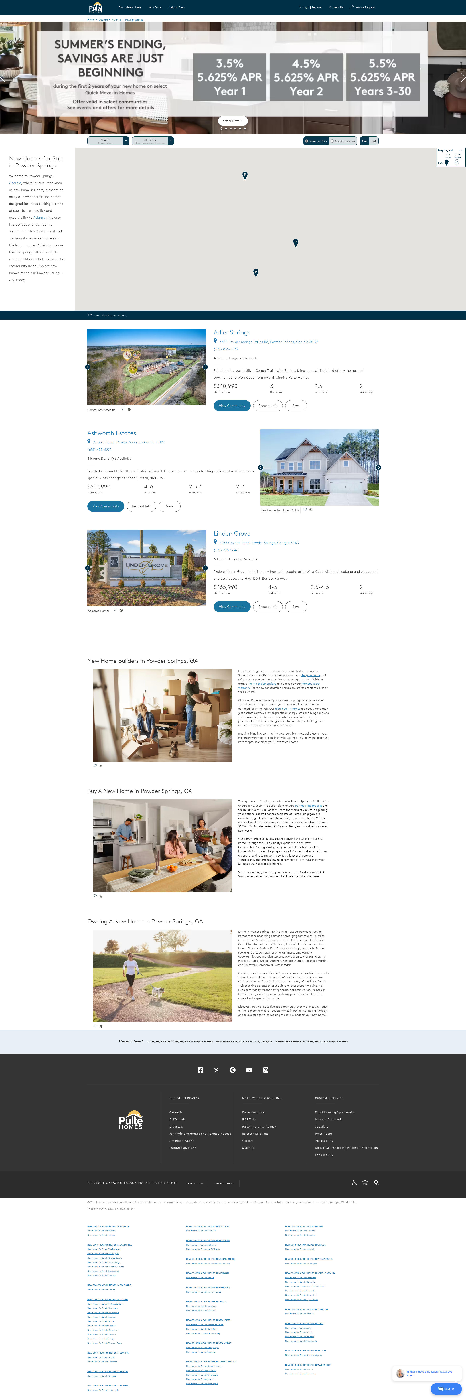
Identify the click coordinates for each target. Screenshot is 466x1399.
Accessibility (324, 1141)
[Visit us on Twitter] (216, 1071)
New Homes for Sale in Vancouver (300, 1373)
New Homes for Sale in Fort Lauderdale (105, 1304)
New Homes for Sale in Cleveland (300, 1230)
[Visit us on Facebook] (200, 1071)
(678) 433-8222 (99, 449)
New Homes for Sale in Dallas (298, 1332)
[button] (130, 7)
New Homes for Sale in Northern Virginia (303, 1355)
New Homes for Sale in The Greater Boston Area (208, 1263)
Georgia (103, 19)
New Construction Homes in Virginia (305, 1350)
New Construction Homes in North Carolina (211, 1361)
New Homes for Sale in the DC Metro (203, 1249)
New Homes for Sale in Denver (101, 1289)
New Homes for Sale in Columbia (300, 1282)
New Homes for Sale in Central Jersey (203, 1333)
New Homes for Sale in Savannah (102, 1361)
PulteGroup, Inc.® (182, 1147)
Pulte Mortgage (253, 1112)
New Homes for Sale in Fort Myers (102, 1308)
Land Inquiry (324, 1155)
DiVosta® (176, 1126)
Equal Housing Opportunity (335, 1112)
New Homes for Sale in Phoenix (101, 1230)
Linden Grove (232, 533)
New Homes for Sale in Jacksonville (103, 1312)
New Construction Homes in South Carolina (310, 1273)
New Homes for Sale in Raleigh (200, 1379)
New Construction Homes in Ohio (304, 1226)
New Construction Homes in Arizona (108, 1226)
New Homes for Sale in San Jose (101, 1275)
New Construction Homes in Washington (308, 1365)
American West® (181, 1141)
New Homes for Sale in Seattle (299, 1369)
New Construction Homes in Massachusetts (210, 1259)
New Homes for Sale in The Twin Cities (203, 1292)
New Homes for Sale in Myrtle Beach (301, 1299)
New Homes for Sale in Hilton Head (301, 1295)
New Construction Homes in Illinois (107, 1371)
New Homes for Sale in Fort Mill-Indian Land (305, 1286)
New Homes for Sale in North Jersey (202, 1329)
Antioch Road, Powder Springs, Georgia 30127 (129, 442)
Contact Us (336, 7)
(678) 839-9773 (226, 349)
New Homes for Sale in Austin (298, 1328)
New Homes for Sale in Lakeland (101, 1317)
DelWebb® (177, 1119)
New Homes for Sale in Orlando (101, 1325)
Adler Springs (232, 332)
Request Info (267, 406)
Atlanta (116, 19)
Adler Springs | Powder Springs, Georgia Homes (180, 1041)
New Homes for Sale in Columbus (300, 1235)
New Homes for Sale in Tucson (101, 1235)
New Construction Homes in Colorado (109, 1285)
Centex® (175, 1112)
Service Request (365, 7)
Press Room (323, 1133)
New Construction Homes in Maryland (208, 1240)
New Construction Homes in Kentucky (207, 1226)
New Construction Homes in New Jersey (208, 1320)
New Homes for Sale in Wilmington (202, 1383)
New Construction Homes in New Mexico (208, 1343)
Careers (248, 1141)
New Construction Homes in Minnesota (208, 1287)
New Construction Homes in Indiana (107, 1385)
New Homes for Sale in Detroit (200, 1277)
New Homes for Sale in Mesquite (201, 1310)
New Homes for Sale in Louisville (201, 1230)
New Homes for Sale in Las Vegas (201, 1306)
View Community (232, 406)
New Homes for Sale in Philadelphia (301, 1263)
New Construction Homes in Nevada (206, 1301)
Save (296, 406)
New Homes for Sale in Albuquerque (202, 1347)
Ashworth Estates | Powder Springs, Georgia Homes (312, 1041)
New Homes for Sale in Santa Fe (200, 1352)
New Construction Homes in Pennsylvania (309, 1259)
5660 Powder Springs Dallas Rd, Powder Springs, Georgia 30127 (269, 342)
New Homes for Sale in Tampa (100, 1338)
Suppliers (321, 1126)
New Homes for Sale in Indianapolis (103, 1390)
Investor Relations (255, 1133)
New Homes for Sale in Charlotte (201, 1370)
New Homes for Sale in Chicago (101, 1376)
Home (90, 19)
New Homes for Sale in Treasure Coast (104, 1343)
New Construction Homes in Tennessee (306, 1309)
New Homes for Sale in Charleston (300, 1277)
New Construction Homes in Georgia (108, 1352)
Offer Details (233, 121)
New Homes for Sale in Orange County (104, 1258)
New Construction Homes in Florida (107, 1299)
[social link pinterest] (129, 410)
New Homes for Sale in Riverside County (105, 1266)
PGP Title (249, 1119)
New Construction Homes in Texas (304, 1323)
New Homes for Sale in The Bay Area (103, 1249)
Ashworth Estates (111, 433)
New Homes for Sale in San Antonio (301, 1341)
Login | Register (312, 7)
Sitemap (248, 1147)
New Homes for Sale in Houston (299, 1336)
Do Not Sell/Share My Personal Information (346, 1147)
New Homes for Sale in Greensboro (202, 1375)
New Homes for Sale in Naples (101, 1321)
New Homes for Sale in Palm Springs (103, 1262)
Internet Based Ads (328, 1119)
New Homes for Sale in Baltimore (201, 1245)
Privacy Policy (224, 1183)
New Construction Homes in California (109, 1244)
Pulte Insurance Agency (259, 1126)
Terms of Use (194, 1183)
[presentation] (2, 78)
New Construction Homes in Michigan (207, 1273)
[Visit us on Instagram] (265, 1071)
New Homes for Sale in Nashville (300, 1313)
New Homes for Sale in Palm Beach (103, 1330)
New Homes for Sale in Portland (299, 1249)
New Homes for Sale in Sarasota (101, 1334)
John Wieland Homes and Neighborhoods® (200, 1133)
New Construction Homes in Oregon (305, 1244)
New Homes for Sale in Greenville (300, 1290)
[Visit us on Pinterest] (233, 1071)
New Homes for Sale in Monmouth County (205, 1324)
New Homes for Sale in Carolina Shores (204, 1366)
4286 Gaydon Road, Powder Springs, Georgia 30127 (260, 543)
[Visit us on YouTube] (249, 1071)
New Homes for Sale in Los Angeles (103, 1253)
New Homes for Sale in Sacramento (103, 1271)
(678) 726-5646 (226, 550)
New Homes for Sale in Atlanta (101, 1357)
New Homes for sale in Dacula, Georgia (244, 1041)
